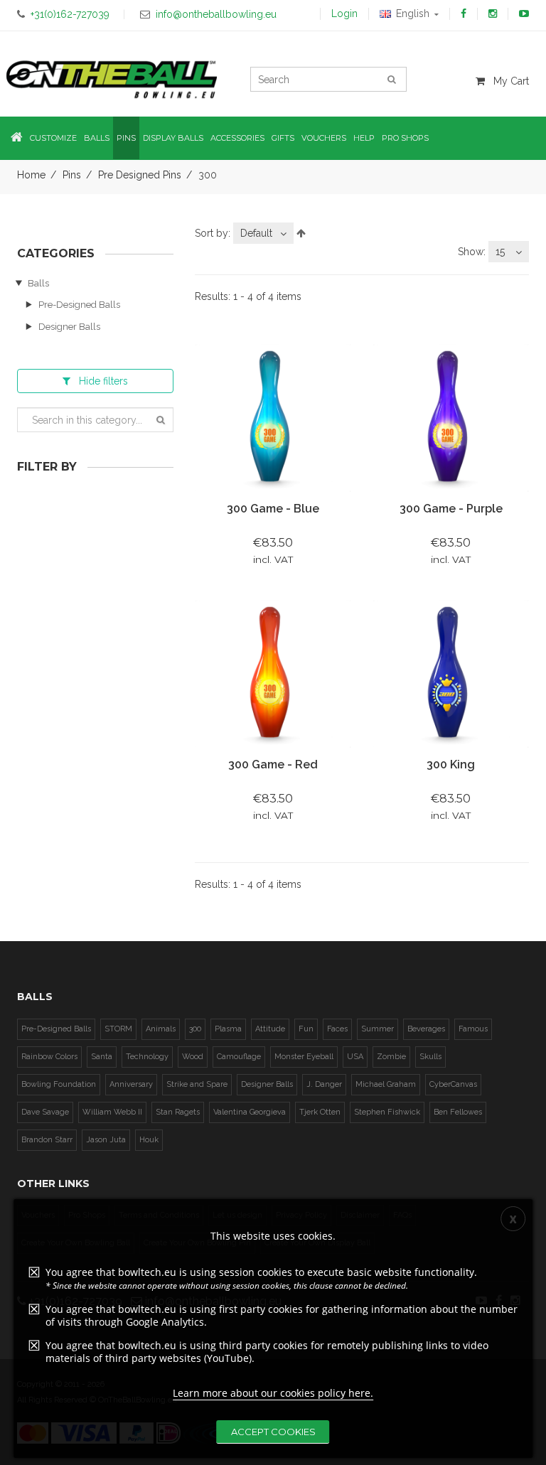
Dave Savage (45, 1112)
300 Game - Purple (451, 508)
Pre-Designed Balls (79, 304)
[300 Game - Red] (273, 673)
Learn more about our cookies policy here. (273, 1393)
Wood (192, 1056)
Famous (473, 1029)
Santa (101, 1056)
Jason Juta (106, 1139)
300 (195, 1029)
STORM (118, 1029)
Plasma (228, 1029)
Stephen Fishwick (387, 1112)
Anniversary (131, 1084)
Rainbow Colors (49, 1056)
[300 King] (451, 673)
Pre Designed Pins (139, 175)
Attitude (270, 1029)
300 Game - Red (273, 764)
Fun (306, 1029)
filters (103, 381)
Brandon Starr (47, 1139)
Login (344, 13)
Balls (38, 283)
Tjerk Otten (320, 1112)
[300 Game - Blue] (273, 417)
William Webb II (112, 1112)
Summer (377, 1029)
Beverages (426, 1029)
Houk (149, 1139)
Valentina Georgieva (249, 1112)
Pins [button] (126, 138)
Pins (72, 175)
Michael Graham (385, 1084)
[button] (16, 138)
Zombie (391, 1056)
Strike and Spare (197, 1084)
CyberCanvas (453, 1084)
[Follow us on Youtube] (524, 13)
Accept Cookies (273, 1431)
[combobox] (263, 233)
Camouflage (239, 1056)
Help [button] (364, 138)
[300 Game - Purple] (451, 417)
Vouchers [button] (323, 138)
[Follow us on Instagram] (492, 13)
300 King (451, 764)
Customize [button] (53, 138)
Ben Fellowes (458, 1112)
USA (355, 1056)
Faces (337, 1029)
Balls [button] (96, 138)
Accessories (237, 138)
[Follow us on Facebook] (463, 13)
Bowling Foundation (58, 1084)
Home (31, 175)
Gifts (283, 138)
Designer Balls (69, 326)
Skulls (430, 1056)
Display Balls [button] (173, 138)
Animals (161, 1029)
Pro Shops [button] (405, 138)
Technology (147, 1056)
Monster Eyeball (303, 1056)
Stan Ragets (178, 1112)
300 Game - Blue (273, 508)
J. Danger (324, 1084)
